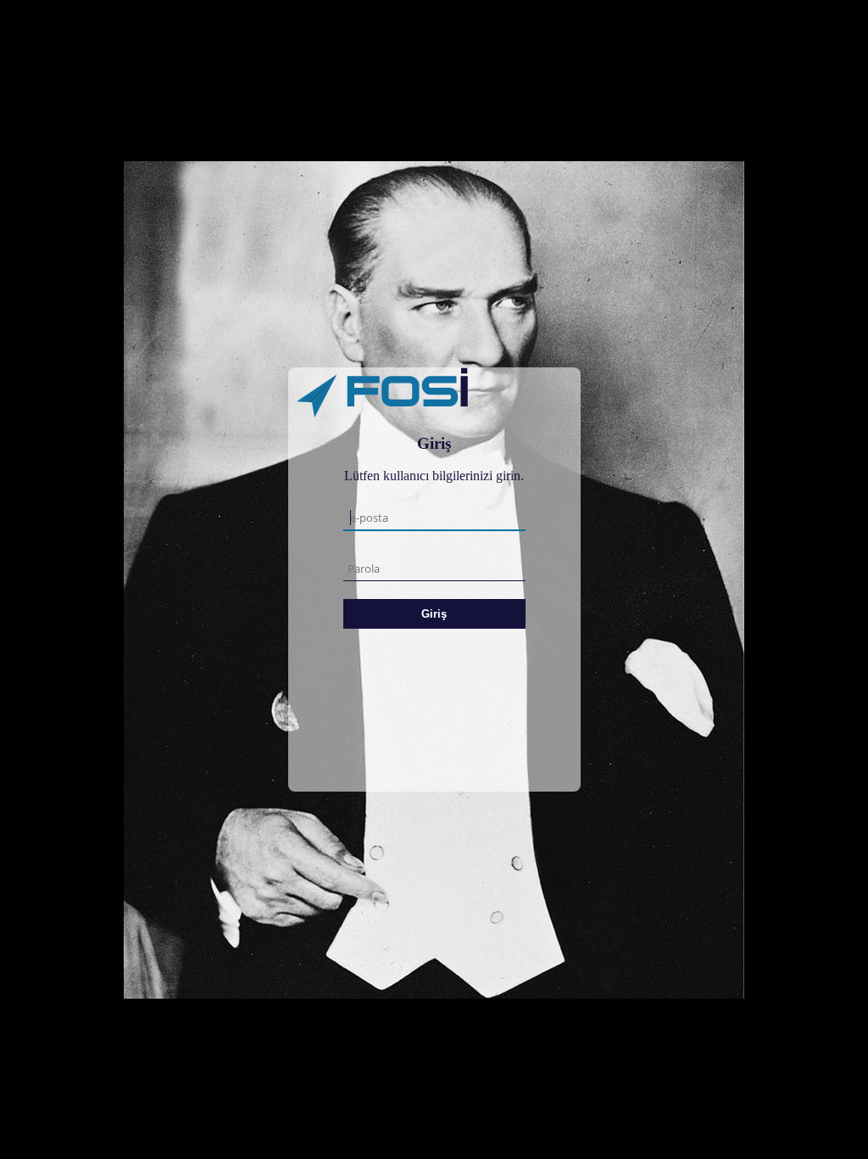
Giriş (434, 613)
